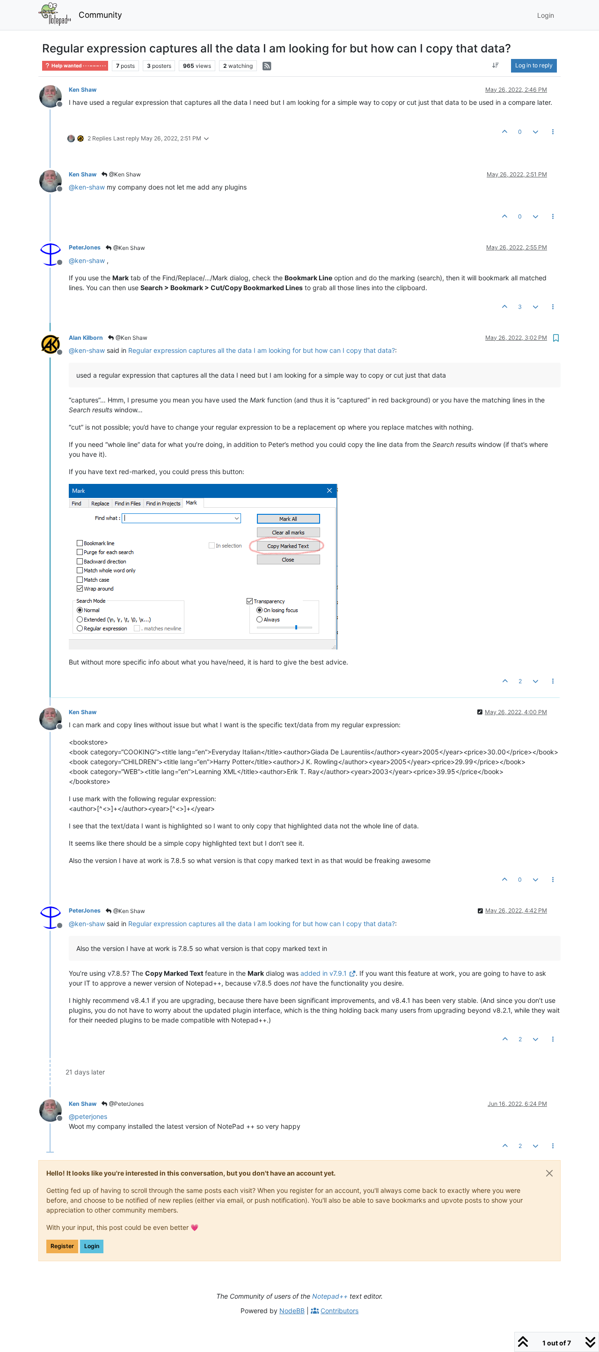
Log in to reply (534, 65)
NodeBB (292, 1311)
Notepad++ (330, 1296)
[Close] (549, 1173)
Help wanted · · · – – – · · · (78, 66)
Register (62, 1246)
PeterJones (85, 247)
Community (100, 15)
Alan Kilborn (86, 337)
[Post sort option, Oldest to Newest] (496, 65)
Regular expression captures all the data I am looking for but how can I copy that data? (261, 350)
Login (91, 1246)
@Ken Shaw (124, 174)
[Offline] (54, 96)
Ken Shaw (82, 89)
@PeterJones (126, 1103)
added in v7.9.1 (323, 973)
